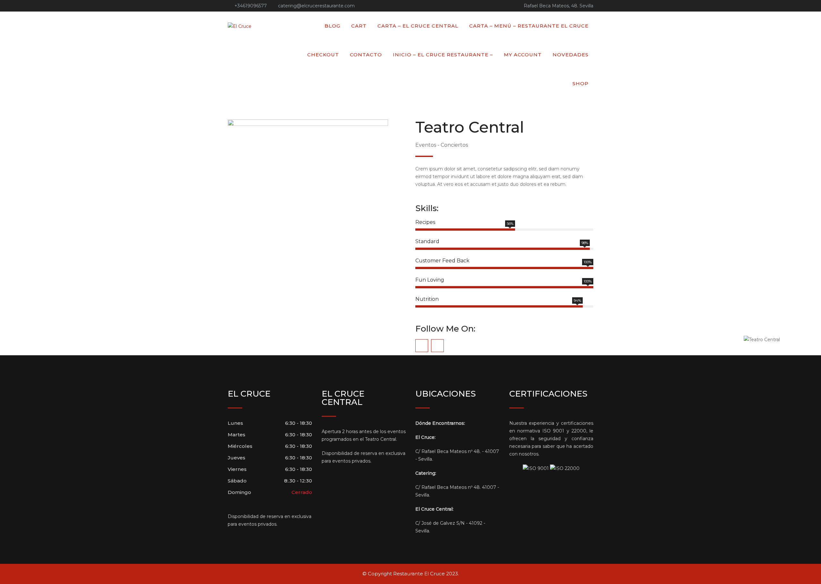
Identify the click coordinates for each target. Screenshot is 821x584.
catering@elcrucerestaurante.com (316, 6)
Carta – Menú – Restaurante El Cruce (528, 26)
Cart (359, 26)
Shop (580, 83)
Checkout (323, 55)
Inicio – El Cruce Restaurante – (443, 55)
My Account (523, 55)
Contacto (366, 55)
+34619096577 (250, 6)
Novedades (570, 55)
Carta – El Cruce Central (417, 26)
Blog (332, 26)
